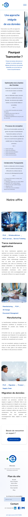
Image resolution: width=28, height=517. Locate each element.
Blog (14, 490)
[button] (25, 4)
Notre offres (14, 483)
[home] (5, 5)
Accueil (14, 479)
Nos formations (14, 485)
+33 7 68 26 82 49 (8, 508)
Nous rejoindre (14, 488)
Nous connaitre (14, 481)
